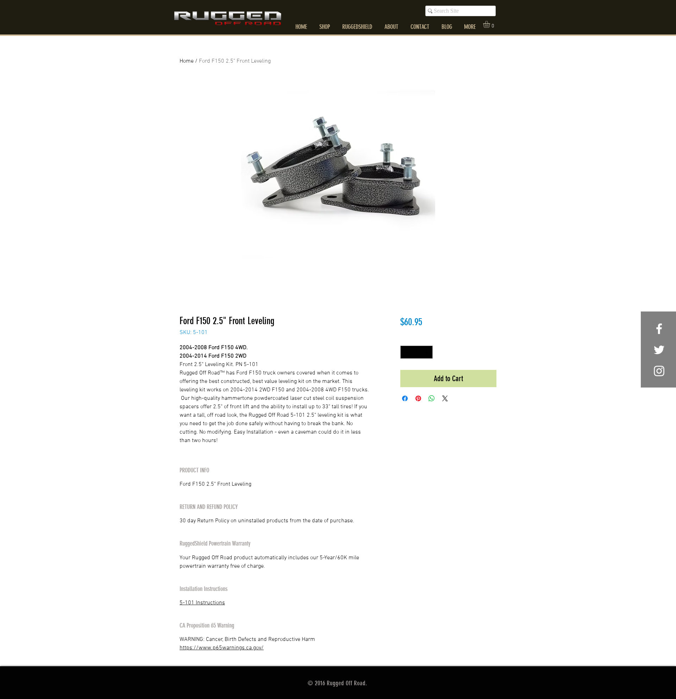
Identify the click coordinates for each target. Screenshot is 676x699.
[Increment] (427, 352)
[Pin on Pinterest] (418, 398)
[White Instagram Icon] (659, 371)
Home (187, 61)
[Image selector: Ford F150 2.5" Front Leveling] (330, 289)
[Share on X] (445, 398)
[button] (490, 24)
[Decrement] (405, 352)
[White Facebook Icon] (659, 329)
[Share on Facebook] (405, 398)
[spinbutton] (416, 352)
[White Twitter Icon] (659, 350)
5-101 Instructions (202, 602)
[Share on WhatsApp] (431, 398)
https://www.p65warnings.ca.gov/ (222, 647)
